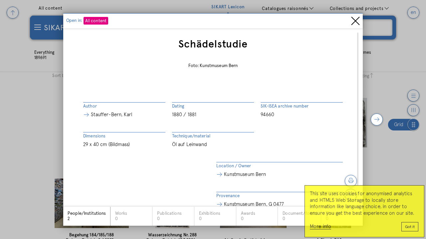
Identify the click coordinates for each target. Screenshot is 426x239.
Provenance (228, 196)
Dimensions (94, 136)
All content (95, 21)
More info (320, 226)
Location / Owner (233, 166)
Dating (178, 106)
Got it (410, 227)
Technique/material (191, 136)
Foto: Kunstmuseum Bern (213, 66)
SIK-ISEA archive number (285, 106)
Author (90, 106)
